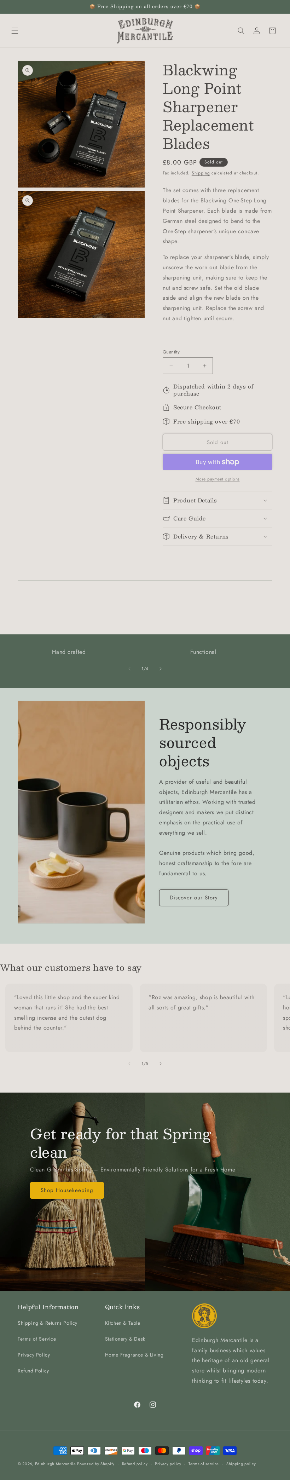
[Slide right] (160, 668)
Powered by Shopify (96, 1464)
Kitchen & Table (122, 1322)
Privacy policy (168, 1464)
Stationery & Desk (125, 1338)
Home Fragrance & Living (134, 1354)
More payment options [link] (218, 479)
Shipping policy (241, 1464)
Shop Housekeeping (67, 1190)
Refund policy (135, 1464)
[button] (15, 31)
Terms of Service (37, 1338)
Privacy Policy (34, 1354)
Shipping (201, 173)
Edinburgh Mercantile (56, 1464)
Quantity (171, 352)
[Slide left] (129, 668)
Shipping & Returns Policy (47, 1322)
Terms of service (203, 1464)
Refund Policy (33, 1370)
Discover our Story (194, 898)
